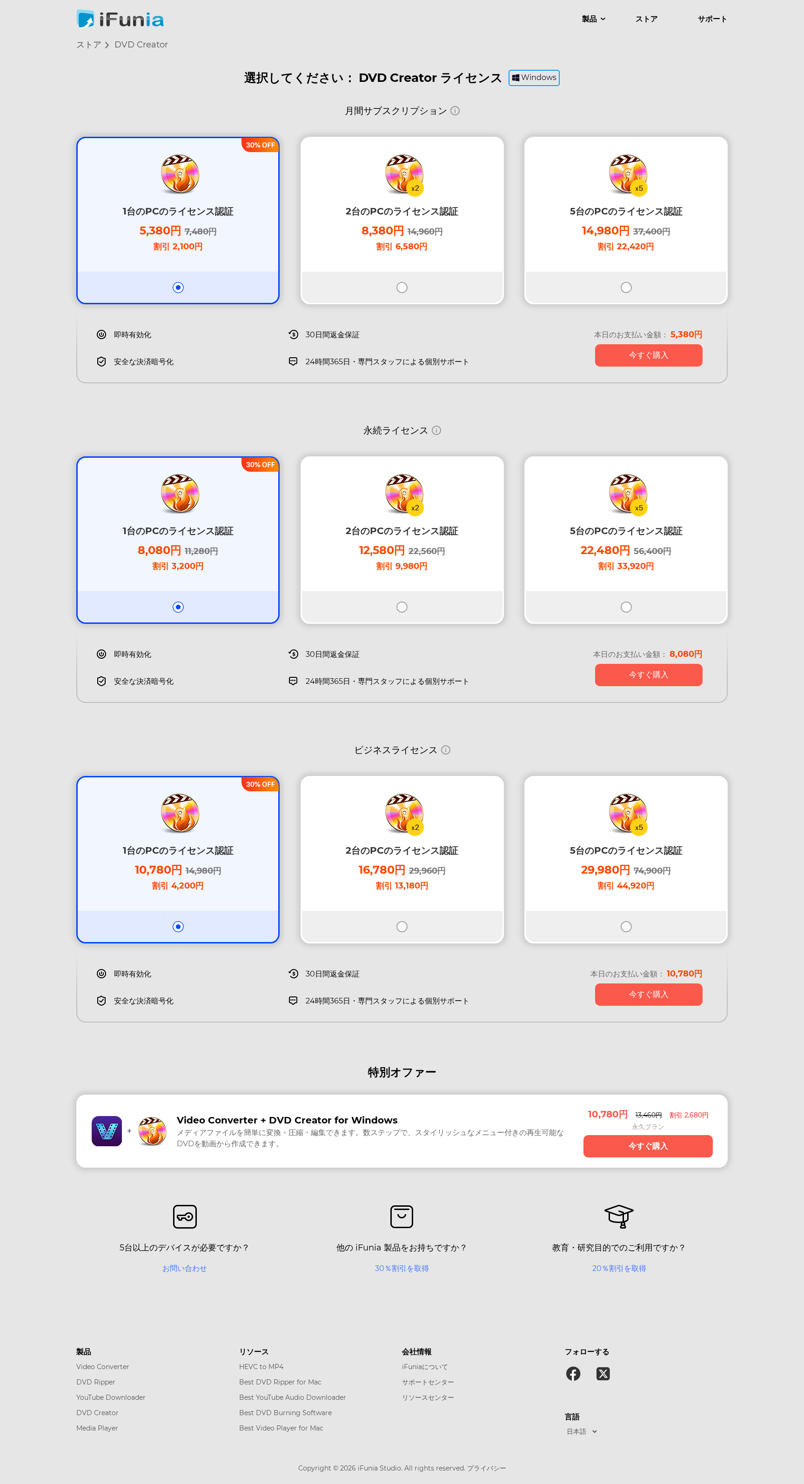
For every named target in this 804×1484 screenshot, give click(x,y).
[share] (573, 1373)
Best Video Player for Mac (281, 1428)
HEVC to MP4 (261, 1367)
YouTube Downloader (111, 1397)
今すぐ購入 (649, 355)
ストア (647, 18)
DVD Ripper (95, 1382)
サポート (713, 18)
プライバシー (486, 1468)
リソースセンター (428, 1397)
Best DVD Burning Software (285, 1413)
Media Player (97, 1428)
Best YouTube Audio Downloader (292, 1397)
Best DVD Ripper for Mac (280, 1382)
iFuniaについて (425, 1367)
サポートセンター (428, 1382)
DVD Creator (97, 1413)
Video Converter (102, 1367)
